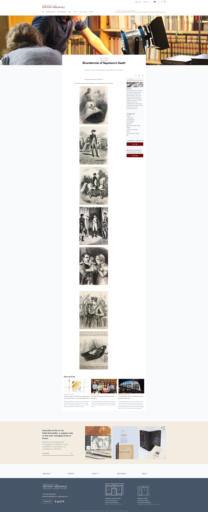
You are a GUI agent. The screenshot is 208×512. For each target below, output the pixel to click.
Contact (146, 2)
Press (128, 131)
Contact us (47, 501)
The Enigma (130, 121)
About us (138, 2)
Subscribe (135, 155)
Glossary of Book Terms (133, 125)
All (127, 135)
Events (106, 58)
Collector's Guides (132, 129)
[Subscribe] (71, 453)
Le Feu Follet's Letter (133, 133)
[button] (128, 79)
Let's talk (134, 144)
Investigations (131, 120)
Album (128, 127)
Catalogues (130, 118)
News (91, 12)
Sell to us (83, 12)
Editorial (129, 123)
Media (101, 58)
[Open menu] (43, 12)
